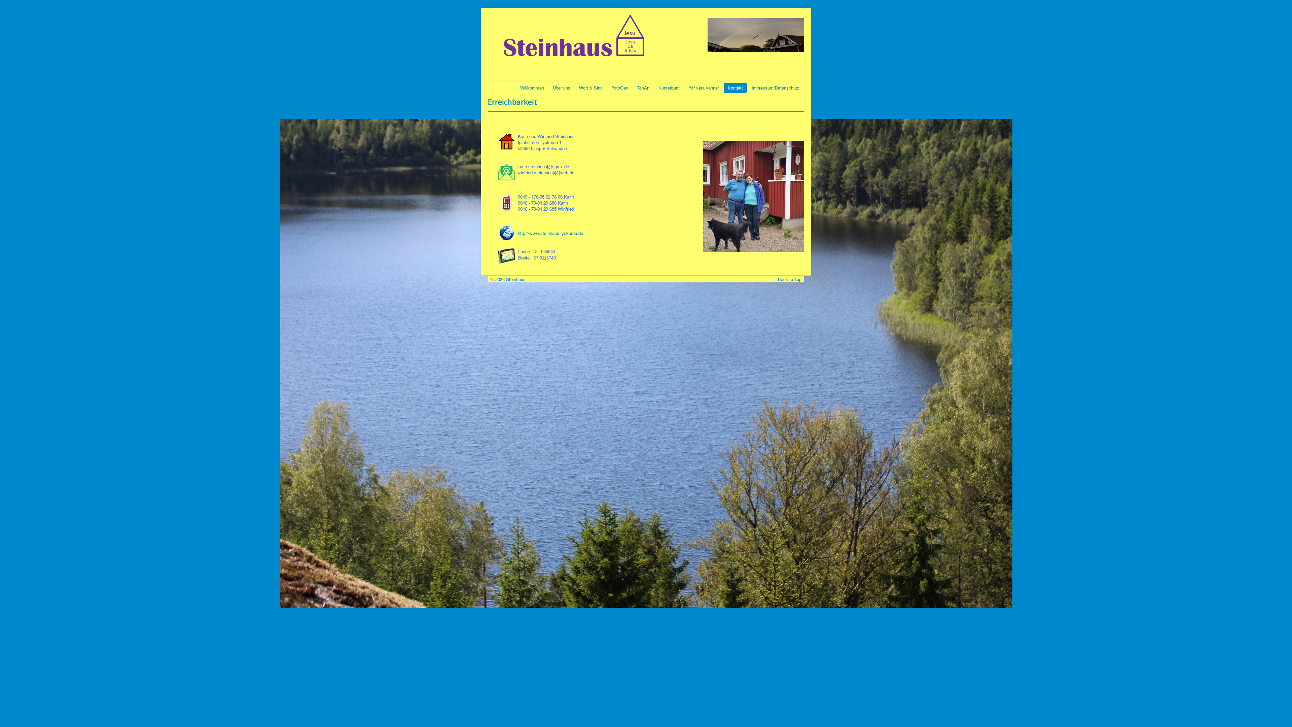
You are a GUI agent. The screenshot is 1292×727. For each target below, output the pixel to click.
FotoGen (619, 87)
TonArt (643, 87)
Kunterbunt (669, 87)
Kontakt (735, 87)
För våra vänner (703, 87)
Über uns (561, 87)
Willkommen (532, 87)
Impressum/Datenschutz (775, 87)
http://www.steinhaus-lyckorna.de (550, 233)
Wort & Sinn (591, 87)
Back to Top (791, 279)
